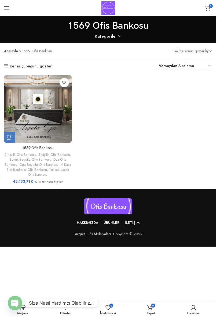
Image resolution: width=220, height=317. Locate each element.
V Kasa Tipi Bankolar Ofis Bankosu (38, 167)
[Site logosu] (108, 7)
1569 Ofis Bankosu (38, 148)
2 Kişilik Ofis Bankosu (20, 154)
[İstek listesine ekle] (64, 82)
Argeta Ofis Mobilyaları (92, 234)
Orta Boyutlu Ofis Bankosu (38, 164)
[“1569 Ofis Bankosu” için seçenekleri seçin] (9, 137)
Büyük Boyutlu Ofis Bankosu (30, 159)
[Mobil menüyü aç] (6, 8)
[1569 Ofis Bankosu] (38, 109)
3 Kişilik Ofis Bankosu (54, 154)
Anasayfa (11, 51)
